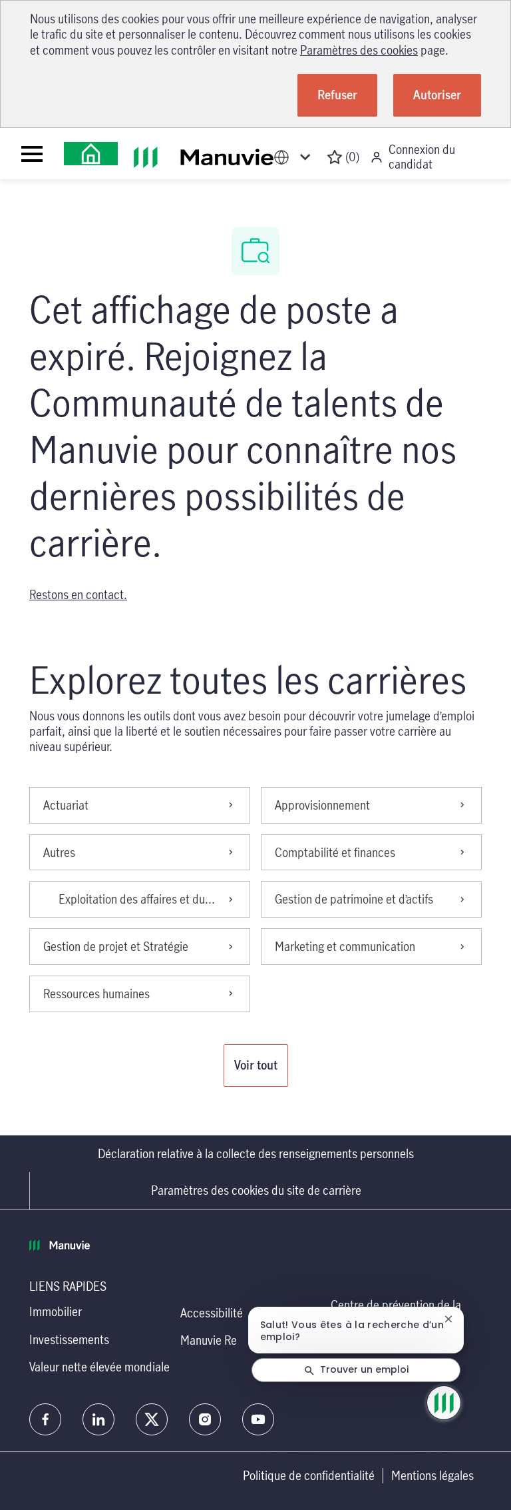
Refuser (337, 95)
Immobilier (55, 1311)
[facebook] (45, 1419)
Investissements (69, 1339)
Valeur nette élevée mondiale (99, 1367)
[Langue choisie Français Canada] (294, 157)
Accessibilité (211, 1313)
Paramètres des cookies (359, 50)
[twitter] (152, 1419)
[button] (256, 1065)
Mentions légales (432, 1475)
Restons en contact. (78, 594)
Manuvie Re (208, 1340)
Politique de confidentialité (309, 1475)
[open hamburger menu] (32, 154)
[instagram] (205, 1419)
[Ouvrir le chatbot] (443, 1402)
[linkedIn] (98, 1419)
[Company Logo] (91, 153)
